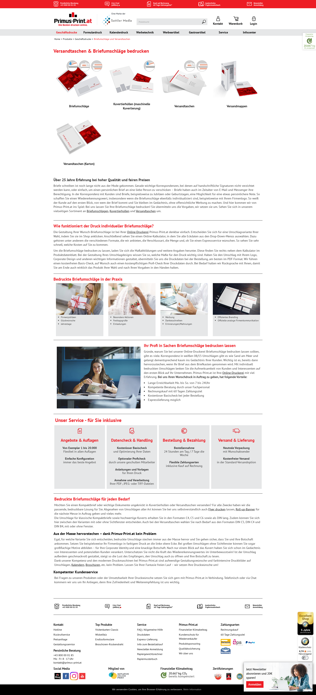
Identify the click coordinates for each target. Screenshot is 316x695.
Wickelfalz (101, 634)
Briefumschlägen (97, 211)
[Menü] (311, 638)
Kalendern (77, 565)
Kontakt (58, 624)
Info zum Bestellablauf (150, 644)
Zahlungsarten (230, 624)
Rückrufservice (61, 634)
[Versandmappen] (237, 78)
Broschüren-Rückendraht (109, 644)
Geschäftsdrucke (66, 32)
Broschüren (93, 565)
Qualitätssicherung (189, 648)
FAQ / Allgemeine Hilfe (150, 629)
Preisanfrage (60, 639)
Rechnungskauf (229, 629)
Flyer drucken (216, 509)
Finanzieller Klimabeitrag (193, 629)
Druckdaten (143, 634)
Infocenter (249, 32)
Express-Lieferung (147, 639)
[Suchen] (204, 21)
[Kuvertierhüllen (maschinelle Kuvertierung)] (131, 78)
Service (223, 32)
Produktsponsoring (189, 643)
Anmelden (254, 684)
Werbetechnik (145, 32)
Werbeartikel (171, 32)
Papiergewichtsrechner (149, 654)
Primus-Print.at (188, 624)
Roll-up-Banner (245, 509)
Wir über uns (186, 653)
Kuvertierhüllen (119, 211)
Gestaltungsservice (64, 644)
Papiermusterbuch (147, 659)
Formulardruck (92, 32)
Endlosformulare (104, 639)
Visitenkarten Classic (106, 629)
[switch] (305, 658)
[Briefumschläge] (79, 78)
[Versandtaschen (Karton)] (79, 136)
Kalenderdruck (119, 32)
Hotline (57, 629)
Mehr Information (192, 689)
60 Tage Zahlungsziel (233, 634)
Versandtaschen (146, 211)
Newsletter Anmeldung (150, 649)
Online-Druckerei (138, 232)
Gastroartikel (197, 32)
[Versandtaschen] (184, 78)
